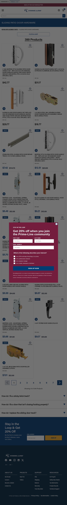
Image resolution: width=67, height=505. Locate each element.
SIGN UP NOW (33, 268)
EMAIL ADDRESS (17, 244)
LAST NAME (37, 238)
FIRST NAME (16, 238)
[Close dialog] (56, 224)
